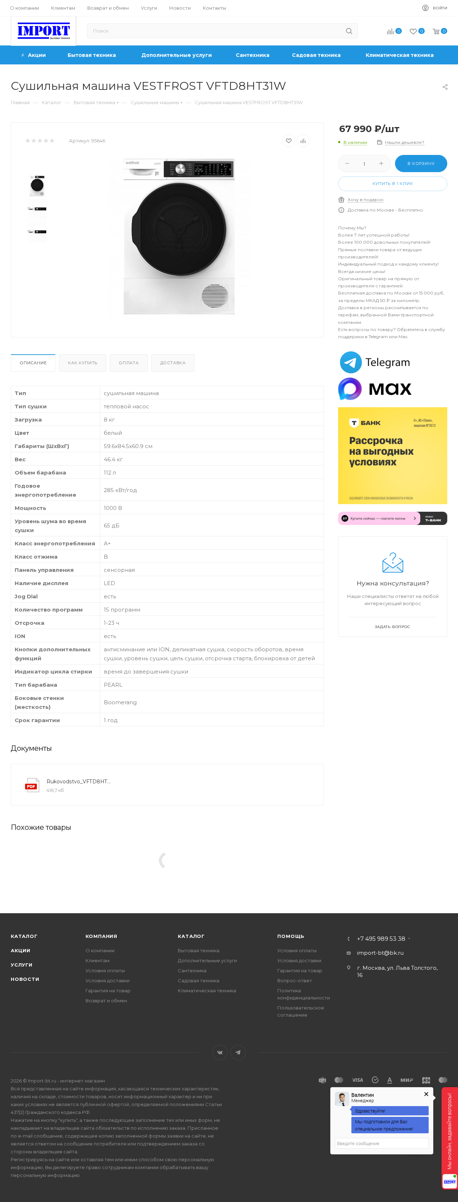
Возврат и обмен (106, 1000)
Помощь (290, 936)
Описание (33, 362)
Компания (101, 936)
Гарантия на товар (108, 990)
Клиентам (97, 960)
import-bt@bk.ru (380, 952)
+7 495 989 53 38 (381, 939)
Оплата (129, 362)
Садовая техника (198, 980)
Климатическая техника (207, 990)
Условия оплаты (105, 970)
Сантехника (192, 970)
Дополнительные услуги (207, 960)
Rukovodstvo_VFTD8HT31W (79, 781)
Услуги (22, 965)
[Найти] (349, 30)
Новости (25, 979)
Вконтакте (220, 1052)
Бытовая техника (198, 950)
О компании (100, 950)
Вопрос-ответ (294, 980)
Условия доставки (108, 980)
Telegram (238, 1052)
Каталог (24, 936)
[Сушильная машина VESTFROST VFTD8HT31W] (179, 236)
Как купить (82, 362)
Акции (20, 950)
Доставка (173, 362)
